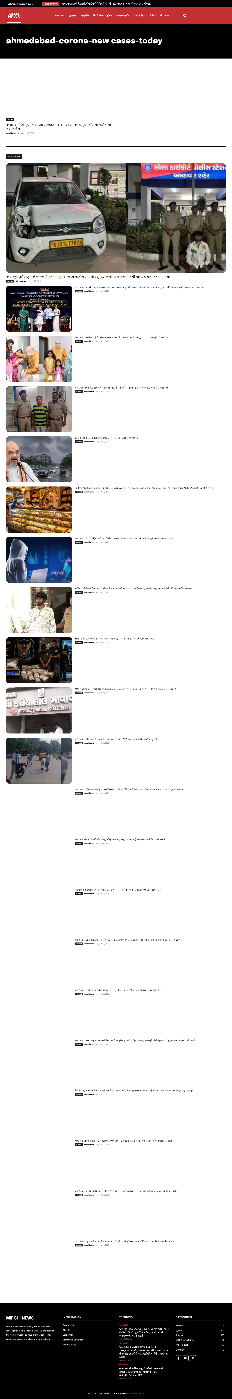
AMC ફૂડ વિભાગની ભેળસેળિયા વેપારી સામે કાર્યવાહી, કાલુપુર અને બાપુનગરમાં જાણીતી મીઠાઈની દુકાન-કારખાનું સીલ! (125, 689)
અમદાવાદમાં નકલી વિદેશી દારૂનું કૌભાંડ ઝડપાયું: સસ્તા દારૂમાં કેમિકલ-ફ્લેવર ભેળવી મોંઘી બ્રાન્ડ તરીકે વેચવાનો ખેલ (126, 1191)
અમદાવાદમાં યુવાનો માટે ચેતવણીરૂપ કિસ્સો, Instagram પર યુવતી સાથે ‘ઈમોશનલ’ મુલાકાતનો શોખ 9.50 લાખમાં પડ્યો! (127, 940)
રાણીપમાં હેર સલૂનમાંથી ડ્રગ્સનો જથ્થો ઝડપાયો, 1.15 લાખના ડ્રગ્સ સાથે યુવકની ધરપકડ (114, 638)
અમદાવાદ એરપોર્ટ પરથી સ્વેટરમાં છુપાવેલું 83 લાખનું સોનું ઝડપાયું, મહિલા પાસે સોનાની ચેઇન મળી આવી (120, 839)
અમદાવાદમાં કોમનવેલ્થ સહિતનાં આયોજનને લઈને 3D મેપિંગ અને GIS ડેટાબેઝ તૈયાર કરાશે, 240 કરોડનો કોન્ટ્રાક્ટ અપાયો (129, 789)
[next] (170, 4)
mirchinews (11, 133)
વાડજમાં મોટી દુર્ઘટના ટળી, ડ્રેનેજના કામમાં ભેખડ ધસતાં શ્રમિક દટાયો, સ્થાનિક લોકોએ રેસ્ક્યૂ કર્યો (118, 890)
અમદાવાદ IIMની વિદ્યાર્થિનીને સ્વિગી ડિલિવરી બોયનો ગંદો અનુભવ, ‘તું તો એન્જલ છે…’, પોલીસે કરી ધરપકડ (121, 387)
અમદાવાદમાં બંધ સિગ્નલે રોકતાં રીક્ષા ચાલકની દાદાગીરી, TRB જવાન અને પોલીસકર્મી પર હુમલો (116, 739)
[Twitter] (193, 1358)
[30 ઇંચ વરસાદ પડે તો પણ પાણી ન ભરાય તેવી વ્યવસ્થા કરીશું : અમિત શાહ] (39, 459)
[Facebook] (178, 1358)
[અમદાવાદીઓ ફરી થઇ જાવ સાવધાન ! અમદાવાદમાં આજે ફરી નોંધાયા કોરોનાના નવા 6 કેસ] (59, 94)
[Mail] (186, 1358)
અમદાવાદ (10, 119)
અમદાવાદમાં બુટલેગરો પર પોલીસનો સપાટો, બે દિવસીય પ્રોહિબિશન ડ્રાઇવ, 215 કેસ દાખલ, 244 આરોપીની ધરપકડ (125, 1241)
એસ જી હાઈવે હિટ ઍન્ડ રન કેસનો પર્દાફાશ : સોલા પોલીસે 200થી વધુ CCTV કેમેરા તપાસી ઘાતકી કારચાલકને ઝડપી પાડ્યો (88, 277)
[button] (185, 15)
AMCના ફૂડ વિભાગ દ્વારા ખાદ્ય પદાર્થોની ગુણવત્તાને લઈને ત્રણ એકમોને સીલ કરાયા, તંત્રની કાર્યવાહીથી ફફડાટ (123, 1141)
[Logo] (14, 16)
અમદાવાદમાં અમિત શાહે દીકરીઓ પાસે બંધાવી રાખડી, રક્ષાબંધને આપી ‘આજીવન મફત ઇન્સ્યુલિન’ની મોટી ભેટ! (122, 337)
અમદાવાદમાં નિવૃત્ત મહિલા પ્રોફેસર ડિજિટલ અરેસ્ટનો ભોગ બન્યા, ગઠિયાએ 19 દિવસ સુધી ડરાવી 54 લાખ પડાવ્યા (124, 538)
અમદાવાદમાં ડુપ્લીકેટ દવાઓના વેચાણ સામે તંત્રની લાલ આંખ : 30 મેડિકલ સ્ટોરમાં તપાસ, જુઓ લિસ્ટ (119, 990)
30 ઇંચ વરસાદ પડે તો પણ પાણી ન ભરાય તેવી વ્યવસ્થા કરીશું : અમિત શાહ (96, 3)
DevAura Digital (135, 1393)
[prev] (165, 4)
